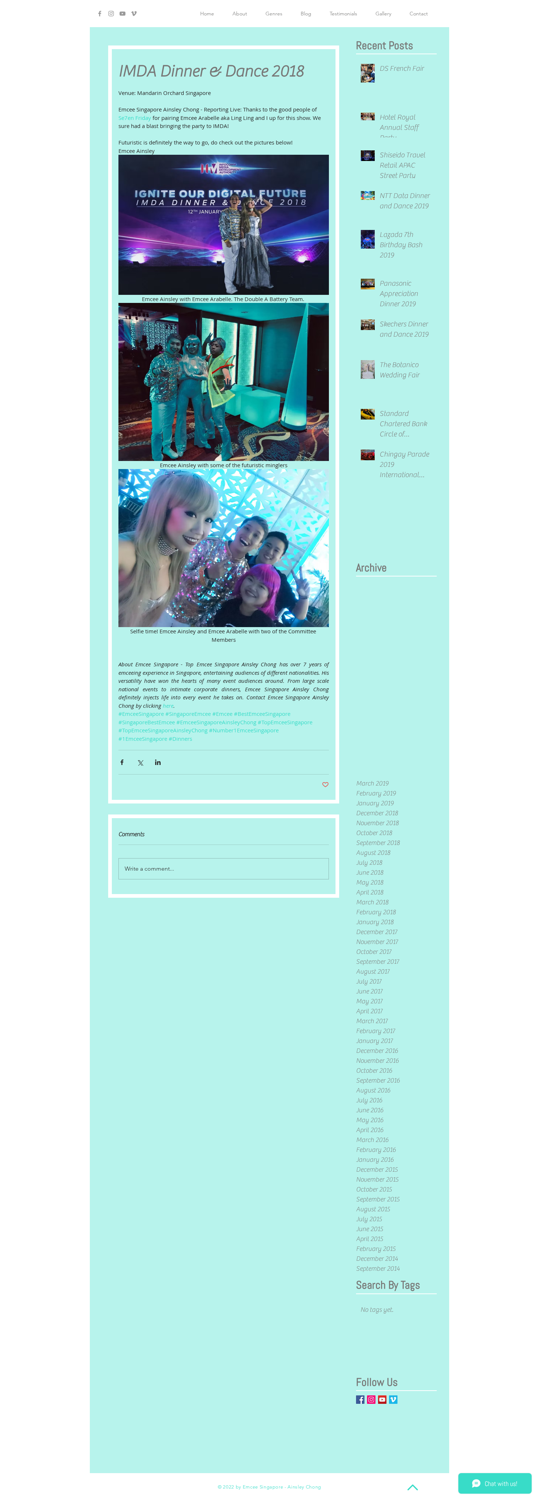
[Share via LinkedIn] (157, 762)
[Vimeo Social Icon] (393, 1399)
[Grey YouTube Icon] (122, 13)
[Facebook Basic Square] (360, 1399)
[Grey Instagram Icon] (111, 13)
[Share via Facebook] (121, 762)
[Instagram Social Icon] (371, 1399)
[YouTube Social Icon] (382, 1399)
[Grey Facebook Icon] (99, 13)
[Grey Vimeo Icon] (134, 13)
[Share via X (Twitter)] (139, 762)
